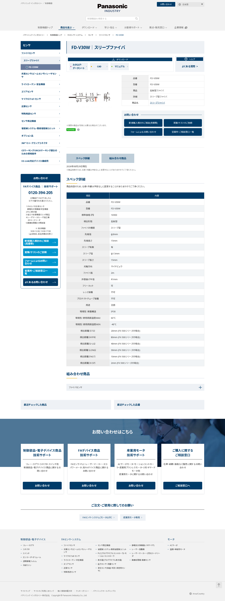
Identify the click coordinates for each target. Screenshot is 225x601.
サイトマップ (25, 591)
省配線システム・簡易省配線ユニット (38, 128)
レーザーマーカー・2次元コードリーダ (146, 554)
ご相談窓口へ (182, 485)
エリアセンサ (27, 91)
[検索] (136, 18)
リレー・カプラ (28, 545)
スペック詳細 (83, 158)
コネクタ (26, 549)
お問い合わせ (166, 4)
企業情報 (179, 27)
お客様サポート (131, 27)
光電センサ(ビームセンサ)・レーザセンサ (38, 75)
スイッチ (26, 553)
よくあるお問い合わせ (36, 282)
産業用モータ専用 (131, 517)
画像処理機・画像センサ (141, 560)
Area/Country (198, 593)
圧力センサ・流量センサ (107, 564)
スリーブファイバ (157, 102)
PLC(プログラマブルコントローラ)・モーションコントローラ (112, 554)
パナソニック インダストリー (34, 35)
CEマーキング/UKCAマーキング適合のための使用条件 (39, 152)
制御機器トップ (45, 27)
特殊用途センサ (28, 113)
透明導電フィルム (30, 561)
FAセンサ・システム (75, 35)
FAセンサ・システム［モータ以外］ (97, 517)
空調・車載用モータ (177, 549)
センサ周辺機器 (28, 121)
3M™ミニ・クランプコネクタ (34, 143)
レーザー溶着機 (138, 549)
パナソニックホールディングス (104, 591)
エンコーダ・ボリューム (32, 557)
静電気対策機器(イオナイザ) (143, 545)
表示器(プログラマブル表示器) (110, 560)
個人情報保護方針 (65, 591)
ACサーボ (174, 545)
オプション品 (27, 135)
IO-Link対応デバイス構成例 (34, 161)
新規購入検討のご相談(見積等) (143, 122)
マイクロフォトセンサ (31, 98)
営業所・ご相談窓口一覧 (183, 131)
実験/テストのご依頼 (182, 122)
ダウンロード (88, 27)
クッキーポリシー (82, 591)
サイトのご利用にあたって (44, 591)
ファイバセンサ (104, 35)
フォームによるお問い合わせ (143, 131)
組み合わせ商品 (117, 158)
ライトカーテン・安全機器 (33, 84)
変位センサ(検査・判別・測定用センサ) (111, 569)
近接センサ (26, 106)
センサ (90, 35)
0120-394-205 (40, 192)
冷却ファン (27, 565)
